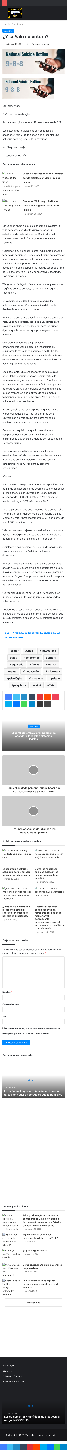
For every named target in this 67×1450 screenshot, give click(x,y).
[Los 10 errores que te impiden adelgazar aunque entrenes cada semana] (11, 1287)
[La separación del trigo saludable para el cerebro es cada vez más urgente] (17, 857)
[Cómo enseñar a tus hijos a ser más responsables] (11, 1270)
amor (15, 650)
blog (14, 657)
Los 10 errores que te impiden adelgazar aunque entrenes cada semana (41, 1284)
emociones (32, 657)
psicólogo (37, 678)
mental (51, 664)
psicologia (53, 671)
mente (12, 671)
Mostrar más (33, 1302)
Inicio (7, 24)
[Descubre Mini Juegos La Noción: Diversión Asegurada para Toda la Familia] (11, 205)
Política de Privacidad (13, 1381)
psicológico (15, 678)
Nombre (7, 992)
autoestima (49, 650)
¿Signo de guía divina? (35, 1250)
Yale (51, 685)
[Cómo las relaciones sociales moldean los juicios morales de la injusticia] (50, 857)
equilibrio (17, 664)
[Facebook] (8, 697)
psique (55, 678)
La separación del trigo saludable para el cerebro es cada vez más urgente (16, 871)
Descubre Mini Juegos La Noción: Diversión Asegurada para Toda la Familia (41, 205)
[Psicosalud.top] (15, 13)
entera (52, 657)
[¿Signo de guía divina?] (11, 1255)
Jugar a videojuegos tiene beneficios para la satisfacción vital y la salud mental (43, 177)
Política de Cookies (12, 1376)
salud (37, 685)
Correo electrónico (13, 1004)
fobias (35, 664)
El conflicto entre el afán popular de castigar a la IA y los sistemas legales (34, 736)
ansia (30, 650)
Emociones (17, 24)
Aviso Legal (8, 1365)
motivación (32, 671)
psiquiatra (19, 685)
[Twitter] (16, 697)
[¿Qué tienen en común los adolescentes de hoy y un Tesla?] (11, 1240)
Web (4, 1016)
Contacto (7, 1371)
